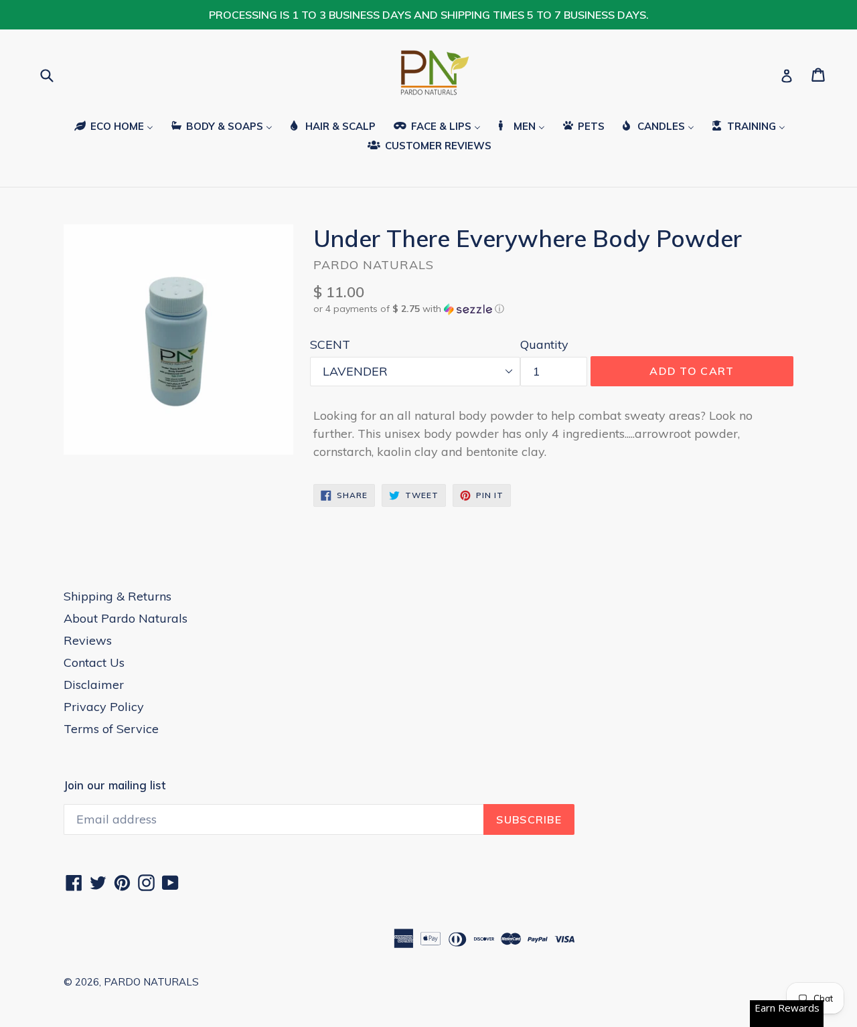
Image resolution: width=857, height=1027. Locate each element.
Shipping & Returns (117, 596)
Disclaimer (94, 684)
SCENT (330, 344)
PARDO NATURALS (151, 981)
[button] (553, 309)
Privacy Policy (104, 706)
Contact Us (94, 662)
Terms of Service (111, 728)
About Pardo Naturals (125, 618)
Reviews (88, 640)
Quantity (544, 344)
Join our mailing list (114, 785)
